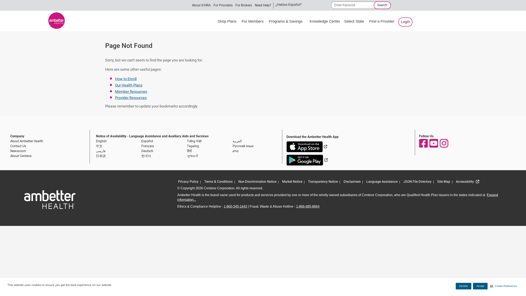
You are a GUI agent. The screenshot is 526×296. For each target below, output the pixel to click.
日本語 (101, 156)
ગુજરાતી (192, 156)
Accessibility (465, 182)
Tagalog (193, 146)
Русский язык (243, 146)
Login (405, 22)
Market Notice (292, 182)
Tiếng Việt (194, 141)
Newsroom (18, 151)
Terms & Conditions (218, 182)
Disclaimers (352, 182)
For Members (253, 21)
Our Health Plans (128, 85)
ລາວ (236, 151)
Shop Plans (228, 21)
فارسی (101, 151)
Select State (354, 21)
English (101, 141)
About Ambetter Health (26, 141)
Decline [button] (463, 286)
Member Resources (131, 91)
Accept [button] (480, 286)
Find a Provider (381, 21)
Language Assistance (382, 182)
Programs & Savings (286, 21)
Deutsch (147, 151)
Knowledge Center (325, 21)
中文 (99, 146)
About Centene (20, 156)
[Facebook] (423, 143)
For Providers (223, 5)
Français (147, 146)
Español (147, 141)
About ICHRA (201, 5)
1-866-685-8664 (308, 206)
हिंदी (189, 151)
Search (382, 5)
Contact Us (18, 146)
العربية (237, 141)
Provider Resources (131, 98)
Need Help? (263, 5)
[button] (503, 286)
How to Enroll (126, 79)
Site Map (443, 182)
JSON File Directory (417, 182)
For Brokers (243, 5)
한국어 (146, 156)
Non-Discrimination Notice (257, 182)
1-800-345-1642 (235, 206)
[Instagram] (444, 143)
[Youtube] (433, 143)
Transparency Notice (323, 182)
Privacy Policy (188, 182)
